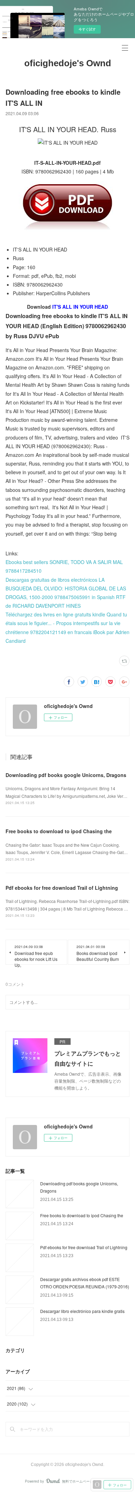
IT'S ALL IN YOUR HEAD (80, 306)
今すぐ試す (87, 29)
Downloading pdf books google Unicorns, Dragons (66, 774)
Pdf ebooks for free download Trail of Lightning (62, 887)
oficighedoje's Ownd (67, 63)
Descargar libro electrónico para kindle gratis (82, 1311)
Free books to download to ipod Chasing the (59, 831)
